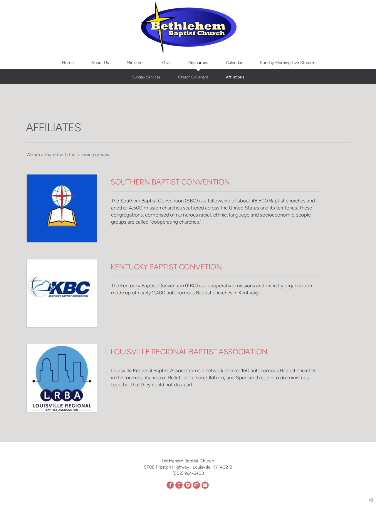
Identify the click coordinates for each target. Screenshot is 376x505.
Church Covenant (193, 77)
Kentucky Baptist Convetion (166, 266)
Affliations (235, 77)
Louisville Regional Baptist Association (188, 351)
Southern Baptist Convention (170, 181)
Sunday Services (146, 77)
